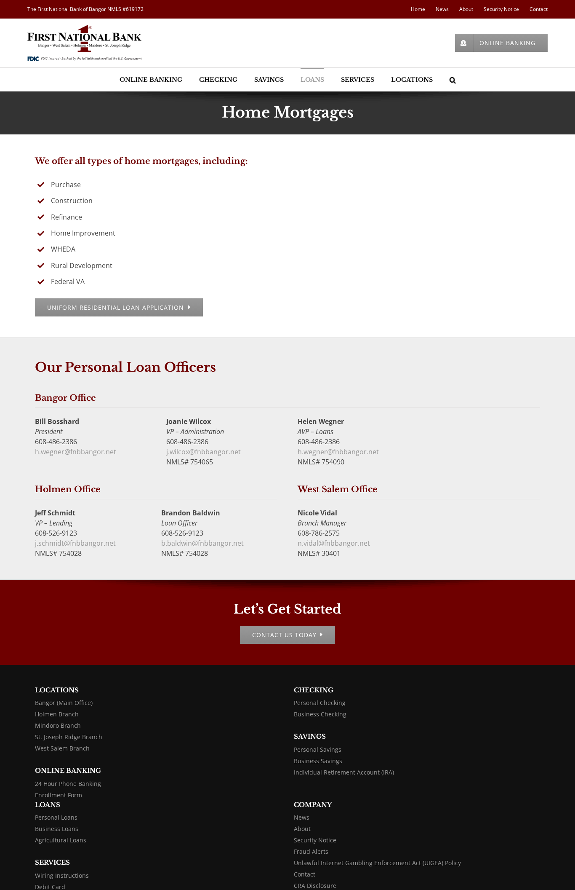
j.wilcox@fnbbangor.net (203, 451)
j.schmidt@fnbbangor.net (75, 543)
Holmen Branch (57, 714)
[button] (453, 79)
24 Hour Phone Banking (68, 784)
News (301, 817)
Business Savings (318, 761)
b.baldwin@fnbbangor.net (202, 543)
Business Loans (56, 829)
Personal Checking (320, 703)
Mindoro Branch (58, 725)
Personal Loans (56, 817)
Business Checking (320, 714)
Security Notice (315, 840)
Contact (304, 874)
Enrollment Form (58, 795)
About (302, 829)
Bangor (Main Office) (64, 703)
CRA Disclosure (315, 886)
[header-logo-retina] (84, 28)
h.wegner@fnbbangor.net (75, 451)
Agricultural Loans (60, 840)
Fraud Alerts (311, 851)
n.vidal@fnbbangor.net (334, 543)
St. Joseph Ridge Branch (68, 737)
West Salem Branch (62, 748)
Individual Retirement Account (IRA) (344, 772)
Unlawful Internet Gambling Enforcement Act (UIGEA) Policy (377, 863)
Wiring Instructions (62, 875)
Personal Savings (317, 749)
